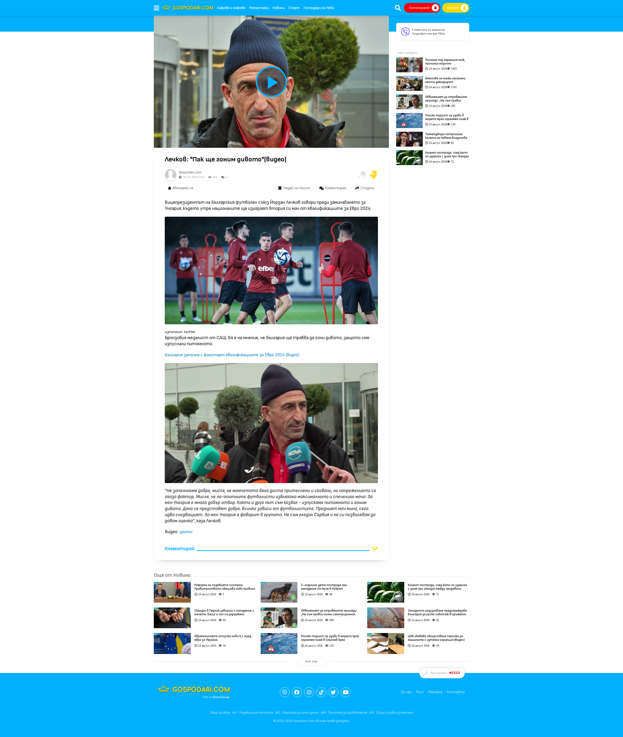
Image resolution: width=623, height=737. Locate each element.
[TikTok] (321, 692)
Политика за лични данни (300, 713)
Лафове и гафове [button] (231, 8)
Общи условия (220, 713)
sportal (185, 531)
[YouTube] (345, 692)
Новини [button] (278, 8)
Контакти (456, 692)
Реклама (435, 692)
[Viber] (285, 692)
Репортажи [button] (259, 8)
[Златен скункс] (373, 174)
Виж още (311, 661)
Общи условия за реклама (394, 713)
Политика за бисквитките (347, 713)
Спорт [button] (294, 8)
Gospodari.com (190, 172)
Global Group (221, 697)
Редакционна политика (256, 713)
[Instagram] (309, 692)
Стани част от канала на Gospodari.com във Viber (428, 31)
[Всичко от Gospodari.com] (170, 175)
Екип (420, 692)
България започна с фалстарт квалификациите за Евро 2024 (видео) (232, 354)
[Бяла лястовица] (361, 174)
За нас (406, 692)
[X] (333, 692)
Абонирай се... (184, 188)
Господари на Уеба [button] (318, 8)
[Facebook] (297, 692)
